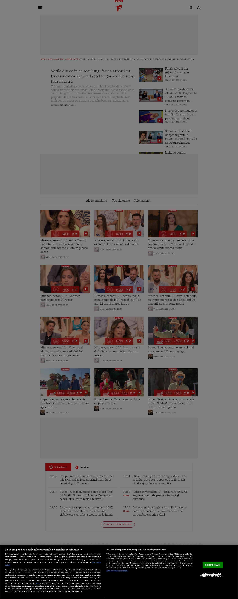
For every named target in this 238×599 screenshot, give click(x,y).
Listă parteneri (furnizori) (117, 571)
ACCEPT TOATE (212, 565)
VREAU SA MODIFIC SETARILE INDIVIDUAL (211, 575)
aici (37, 583)
